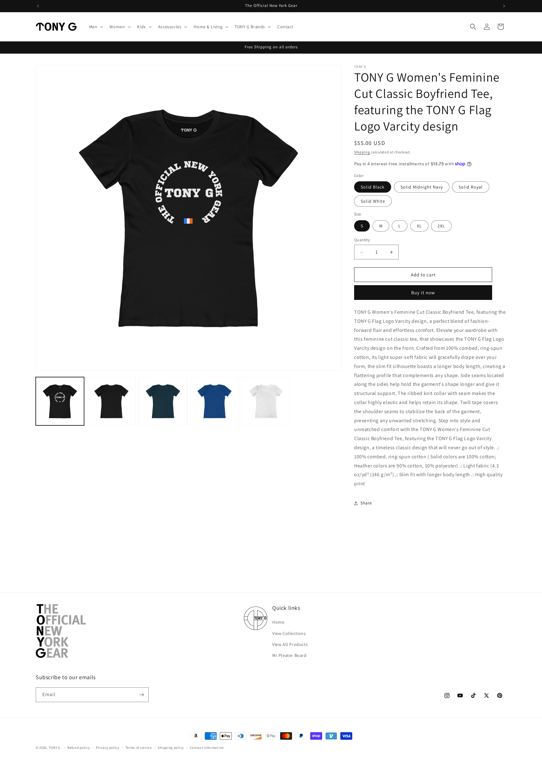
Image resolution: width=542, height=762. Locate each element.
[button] (95, 26)
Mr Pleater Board (289, 655)
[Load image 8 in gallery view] (266, 401)
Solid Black (373, 187)
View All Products (290, 644)
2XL (441, 226)
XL (419, 226)
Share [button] (366, 503)
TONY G (55, 747)
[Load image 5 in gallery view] (111, 401)
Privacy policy (107, 747)
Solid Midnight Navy (422, 187)
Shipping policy (171, 747)
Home (278, 622)
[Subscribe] (141, 694)
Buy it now (423, 293)
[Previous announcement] (38, 6)
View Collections (289, 633)
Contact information (207, 747)
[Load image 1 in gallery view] (60, 401)
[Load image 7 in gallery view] (214, 401)
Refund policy (78, 747)
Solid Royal (471, 187)
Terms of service (138, 747)
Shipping (362, 152)
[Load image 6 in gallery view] (163, 401)
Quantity (362, 239)
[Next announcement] (504, 6)
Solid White (373, 201)
